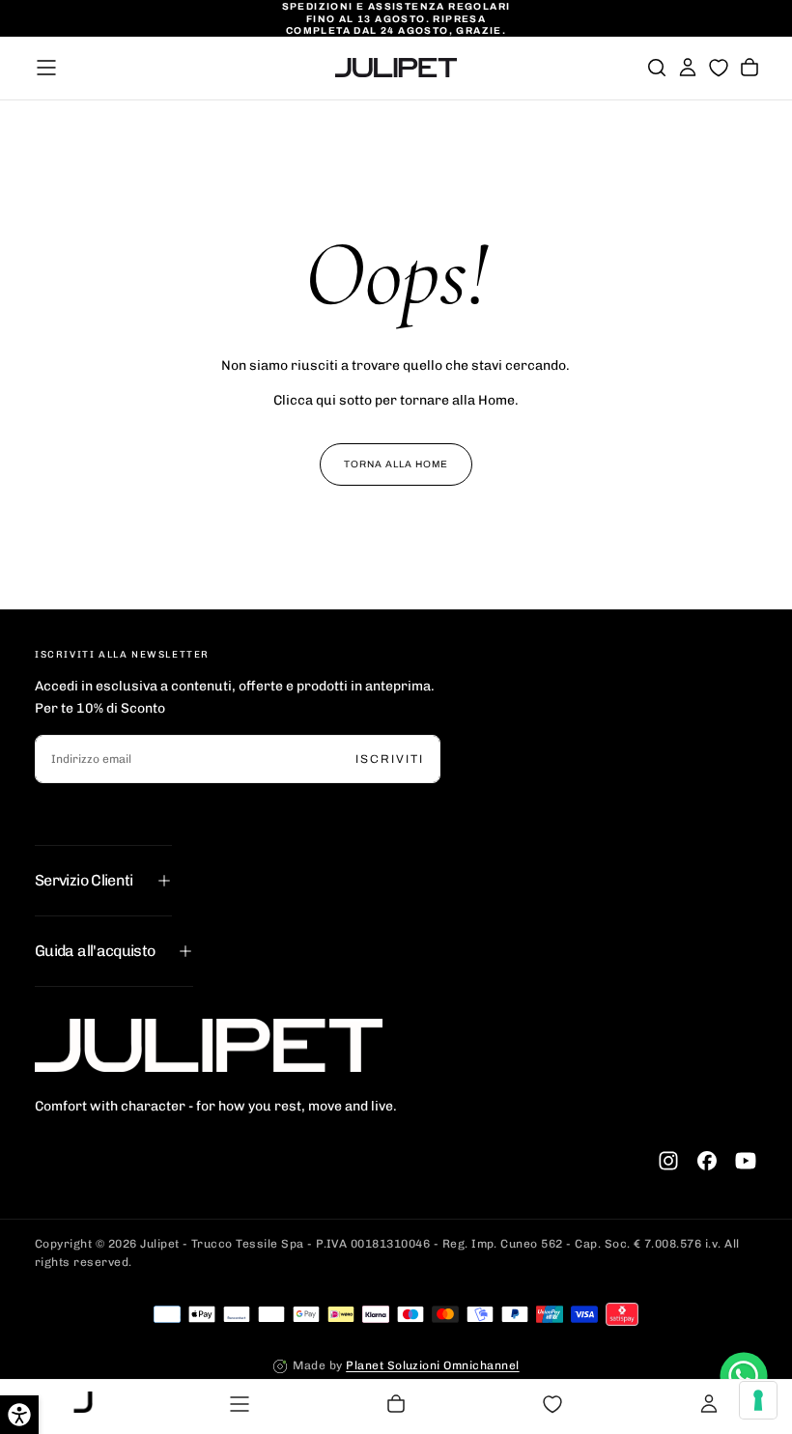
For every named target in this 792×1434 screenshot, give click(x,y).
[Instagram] (668, 1160)
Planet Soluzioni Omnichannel (432, 1365)
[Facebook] (707, 1160)
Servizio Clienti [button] (84, 880)
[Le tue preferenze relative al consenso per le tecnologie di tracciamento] (758, 1400)
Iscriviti (389, 759)
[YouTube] (745, 1160)
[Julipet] (208, 1045)
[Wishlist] (718, 67)
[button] (46, 67)
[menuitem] (83, 1404)
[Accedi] (687, 67)
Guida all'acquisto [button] (95, 951)
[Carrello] (749, 67)
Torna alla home (396, 464)
